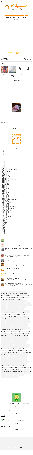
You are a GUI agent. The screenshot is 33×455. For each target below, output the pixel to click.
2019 (2, 157)
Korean (22, 333)
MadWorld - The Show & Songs (6, 210)
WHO (8, 373)
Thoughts (19, 369)
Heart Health (16, 327)
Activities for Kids (18, 299)
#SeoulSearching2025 (17, 295)
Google (8, 325)
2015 (2, 161)
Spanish (26, 361)
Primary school (16, 352)
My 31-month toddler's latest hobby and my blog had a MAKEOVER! (18, 263)
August (3, 223)
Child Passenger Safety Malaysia (6, 310)
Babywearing (3, 303)
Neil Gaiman (10, 344)
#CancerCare (3, 291)
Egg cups (2, 318)
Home (21, 327)
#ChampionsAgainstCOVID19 (20, 291)
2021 (2, 155)
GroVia (13, 325)
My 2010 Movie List (4, 174)
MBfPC (7, 337)
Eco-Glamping (19, 316)
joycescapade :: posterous (19, 53)
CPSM (12, 308)
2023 (2, 153)
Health (10, 327)
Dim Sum (24, 314)
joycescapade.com (3, 113)
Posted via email (13, 53)
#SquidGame (26, 295)
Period (24, 350)
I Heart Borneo (4, 189)
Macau (12, 337)
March (3, 228)
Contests (26, 312)
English (14, 318)
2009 (2, 231)
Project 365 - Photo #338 (5, 214)
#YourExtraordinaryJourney (23, 297)
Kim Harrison (16, 333)
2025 (2, 151)
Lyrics (2, 337)
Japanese (22, 331)
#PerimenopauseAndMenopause (6, 295)
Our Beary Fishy (4, 218)
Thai (14, 369)
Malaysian (24, 337)
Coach (2, 312)
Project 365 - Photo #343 (5, 207)
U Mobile (7, 371)
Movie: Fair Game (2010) (5, 197)
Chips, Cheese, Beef (5, 200)
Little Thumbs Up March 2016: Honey (12, 268)
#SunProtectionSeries (4, 297)
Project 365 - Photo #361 (5, 177)
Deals (13, 314)
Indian (23, 329)
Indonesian (3, 331)
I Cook (10, 329)
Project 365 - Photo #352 (5, 191)
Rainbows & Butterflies (10, 354)
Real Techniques (3, 356)
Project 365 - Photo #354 (5, 188)
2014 (2, 162)
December (4, 167)
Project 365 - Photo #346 (5, 201)
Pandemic (20, 348)
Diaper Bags (18, 314)
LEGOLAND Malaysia (4, 335)
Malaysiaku (17, 337)
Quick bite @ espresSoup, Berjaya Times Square (9, 183)
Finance (27, 320)
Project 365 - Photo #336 (5, 217)
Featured (13, 320)
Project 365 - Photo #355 (5, 187)
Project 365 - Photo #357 (5, 185)
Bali (16, 303)
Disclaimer (27, 451)
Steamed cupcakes (16, 363)
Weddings (13, 373)
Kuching (27, 333)
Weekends (25, 373)
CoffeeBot (14, 312)
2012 (2, 164)
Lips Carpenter (19, 335)
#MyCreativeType (23, 293)
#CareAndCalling (10, 291)
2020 (2, 156)
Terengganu (8, 369)
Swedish (10, 367)
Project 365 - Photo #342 (5, 209)
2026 (2, 150)
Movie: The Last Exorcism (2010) (6, 172)
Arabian (19, 301)
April (3, 227)
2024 (2, 152)
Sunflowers (8, 365)
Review (24, 356)
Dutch (7, 316)
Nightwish (20, 344)
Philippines (3, 352)
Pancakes (14, 348)
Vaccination (20, 371)
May (3, 226)
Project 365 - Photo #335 (5, 219)
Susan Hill (14, 365)
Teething (28, 367)
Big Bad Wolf (21, 303)
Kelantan (10, 333)
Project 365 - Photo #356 (5, 186)
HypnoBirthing (3, 329)
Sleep (15, 361)
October (3, 221)
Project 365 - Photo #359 (5, 181)
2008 (2, 232)
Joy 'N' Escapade (14, 451)
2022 (2, 154)
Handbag (24, 325)
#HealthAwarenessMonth (5, 293)
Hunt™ (27, 327)
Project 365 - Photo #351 (5, 192)
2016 (2, 160)
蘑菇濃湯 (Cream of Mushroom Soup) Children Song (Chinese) (16, 243)
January (3, 230)
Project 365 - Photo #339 (5, 213)
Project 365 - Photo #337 (5, 215)
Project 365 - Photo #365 (5, 168)
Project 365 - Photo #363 (5, 173)
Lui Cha (25, 335)
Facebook (2, 320)
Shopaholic (3, 361)
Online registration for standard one (14, 346)
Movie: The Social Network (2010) (6, 216)
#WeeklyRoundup (13, 297)
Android (14, 301)
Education (25, 316)
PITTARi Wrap (3, 348)
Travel (25, 369)
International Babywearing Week (12, 331)
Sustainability (21, 365)
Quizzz (27, 352)
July (3, 224)
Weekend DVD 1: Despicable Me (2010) (7, 202)
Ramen (18, 354)
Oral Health (25, 346)
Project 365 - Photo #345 (5, 204)
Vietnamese (3, 373)
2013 (2, 163)
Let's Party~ (12, 335)
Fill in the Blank (20, 320)
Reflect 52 (10, 356)
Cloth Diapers (20, 310)
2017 (2, 159)
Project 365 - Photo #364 (5, 170)
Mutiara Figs (3, 344)
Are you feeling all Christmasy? (6, 203)
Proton (22, 352)
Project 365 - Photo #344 (5, 205)
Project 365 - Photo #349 (5, 195)
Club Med (27, 310)
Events (19, 318)
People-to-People (16, 350)
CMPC (8, 308)
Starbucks (9, 363)
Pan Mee (9, 348)
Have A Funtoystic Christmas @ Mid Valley (8, 208)
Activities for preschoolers (5, 301)
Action (10, 299)
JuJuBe (27, 331)
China (15, 310)
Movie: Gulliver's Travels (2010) (6, 176)
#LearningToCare (15, 293)
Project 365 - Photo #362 (5, 175)
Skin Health (9, 361)
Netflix (15, 344)
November (4, 220)
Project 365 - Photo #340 (5, 212)
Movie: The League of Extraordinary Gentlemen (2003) (9, 169)
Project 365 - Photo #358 (5, 182)
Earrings (12, 316)
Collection (20, 312)
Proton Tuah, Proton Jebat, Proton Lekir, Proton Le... (9, 206)
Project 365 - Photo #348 (5, 196)
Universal (13, 371)
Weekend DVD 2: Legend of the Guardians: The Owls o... (10, 199)
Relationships (17, 356)
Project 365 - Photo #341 (5, 211)
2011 (2, 165)
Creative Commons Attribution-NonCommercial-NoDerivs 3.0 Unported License (20, 417)
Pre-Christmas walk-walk (5, 184)
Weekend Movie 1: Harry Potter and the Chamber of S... (10, 179)
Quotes (2, 354)
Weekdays (19, 373)
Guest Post (18, 325)
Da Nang (8, 314)
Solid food (20, 361)
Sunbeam (2, 365)
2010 (2, 166)
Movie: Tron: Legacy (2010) (5, 194)
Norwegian (26, 344)
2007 (2, 233)
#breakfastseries (4, 299)
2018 (2, 158)
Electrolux (8, 318)
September (4, 222)
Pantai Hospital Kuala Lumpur (6, 350)
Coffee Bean (8, 312)
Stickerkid (23, 363)
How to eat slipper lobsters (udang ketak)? (13, 283)
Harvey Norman (3, 327)
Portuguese (9, 352)
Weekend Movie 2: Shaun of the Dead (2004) (8, 178)
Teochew (2, 369)
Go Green (2, 325)
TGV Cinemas (16, 367)
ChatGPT (21, 308)
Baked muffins (10, 303)
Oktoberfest (3, 346)
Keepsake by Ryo (3, 333)
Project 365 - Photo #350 (5, 193)
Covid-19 (2, 314)
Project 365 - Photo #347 (5, 198)
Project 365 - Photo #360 (5, 180)
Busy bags (2, 308)
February (3, 229)
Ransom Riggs (23, 354)
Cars (16, 308)
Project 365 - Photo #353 (5, 190)
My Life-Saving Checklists (10, 273)
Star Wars (2, 363)
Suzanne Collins (4, 367)
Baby (24, 301)
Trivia (2, 371)
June (3, 225)
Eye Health (25, 318)
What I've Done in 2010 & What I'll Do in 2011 (8, 171)
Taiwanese (22, 367)
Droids (2, 316)
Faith (8, 320)
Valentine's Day (26, 371)
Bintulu (27, 303)
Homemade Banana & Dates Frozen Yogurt (13, 278)
